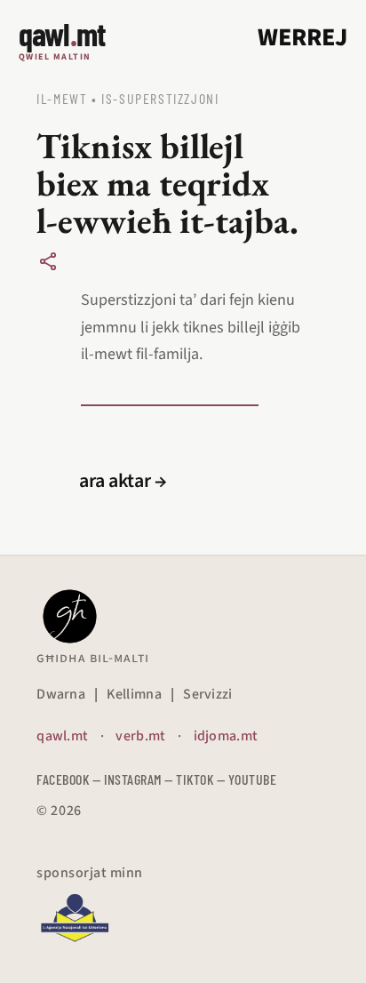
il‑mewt (61, 98)
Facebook (62, 779)
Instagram (133, 779)
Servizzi (208, 694)
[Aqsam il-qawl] (48, 261)
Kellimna (134, 694)
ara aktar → (123, 480)
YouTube (252, 779)
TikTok (194, 779)
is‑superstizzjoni (160, 98)
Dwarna (60, 694)
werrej (302, 37)
